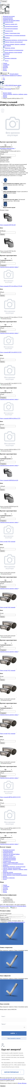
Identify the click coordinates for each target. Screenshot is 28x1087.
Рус (4, 78)
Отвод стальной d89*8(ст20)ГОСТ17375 (10, 797)
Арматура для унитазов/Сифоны (11, 20)
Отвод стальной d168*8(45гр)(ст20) (9, 480)
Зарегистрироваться (11, 1072)
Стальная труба (9, 31)
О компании (6, 64)
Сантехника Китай (8, 17)
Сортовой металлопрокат (11, 26)
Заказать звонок (17, 85)
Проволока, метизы (10, 48)
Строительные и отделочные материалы (15, 35)
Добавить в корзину (6, 157)
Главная (5, 63)
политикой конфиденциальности (16, 922)
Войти (13, 1033)
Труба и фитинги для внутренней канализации (15, 875)
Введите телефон (4, 917)
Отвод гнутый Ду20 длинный (7, 607)
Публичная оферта (21, 906)
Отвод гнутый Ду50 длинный (7, 541)
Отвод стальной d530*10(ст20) (8, 225)
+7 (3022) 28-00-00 (4, 75)
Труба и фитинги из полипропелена (14, 50)
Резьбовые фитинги (8, 19)
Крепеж (7, 56)
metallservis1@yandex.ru (16, 75)
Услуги (6, 60)
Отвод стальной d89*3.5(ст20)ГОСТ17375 (10, 352)
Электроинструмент (8, 22)
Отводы (5, 97)
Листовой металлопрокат (11, 28)
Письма (5, 70)
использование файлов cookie (7, 1079)
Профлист (7, 37)
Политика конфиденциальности (8, 906)
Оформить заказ (5, 919)
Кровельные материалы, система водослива (16, 40)
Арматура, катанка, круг (11, 24)
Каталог (4, 74)
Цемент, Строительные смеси (12, 33)
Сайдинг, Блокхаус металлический (14, 42)
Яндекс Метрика (22, 1083)
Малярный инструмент (9, 16)
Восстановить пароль (14, 1038)
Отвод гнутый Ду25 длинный (7, 670)
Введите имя (3, 915)
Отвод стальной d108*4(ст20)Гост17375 (10, 418)
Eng (4, 79)
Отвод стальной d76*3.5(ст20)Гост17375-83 (11, 286)
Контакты (5, 67)
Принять (3, 1086)
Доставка (5, 66)
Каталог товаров (7, 92)
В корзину (3, 265)
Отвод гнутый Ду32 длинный (7, 733)
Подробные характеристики (7, 148)
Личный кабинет (13, 74)
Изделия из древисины (11, 58)
